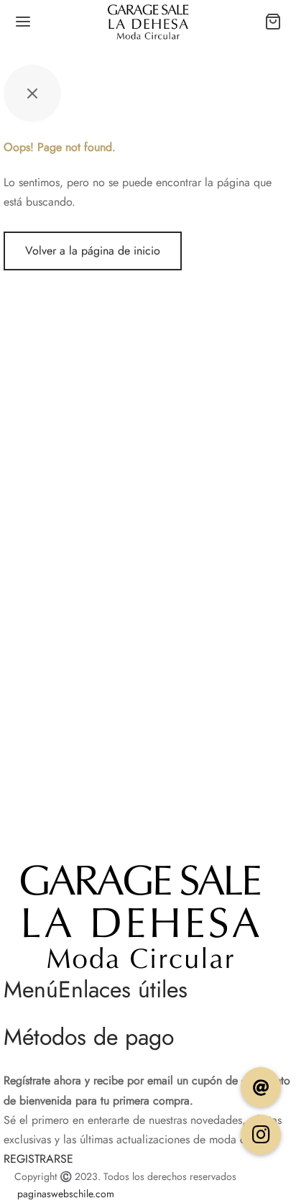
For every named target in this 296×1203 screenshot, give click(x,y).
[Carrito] (273, 21)
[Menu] (23, 22)
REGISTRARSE (38, 1159)
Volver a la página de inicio (92, 250)
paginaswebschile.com (65, 1193)
